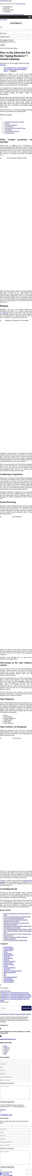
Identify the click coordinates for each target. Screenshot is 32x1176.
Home (5, 1046)
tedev (16, 63)
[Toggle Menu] (29, 17)
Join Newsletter (4, 1002)
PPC (5, 974)
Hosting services (8, 963)
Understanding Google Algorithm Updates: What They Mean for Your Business (17, 926)
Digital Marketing (9, 955)
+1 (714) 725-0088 (7, 1175)
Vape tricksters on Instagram (12, 131)
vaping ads (5, 312)
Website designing (9, 982)
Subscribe (26, 1008)
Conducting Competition (11, 125)
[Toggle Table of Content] (1, 119)
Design (6, 952)
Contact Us (7, 1049)
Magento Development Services (13, 971)
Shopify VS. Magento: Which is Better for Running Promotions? (15, 938)
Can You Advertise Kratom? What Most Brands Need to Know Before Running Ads (17, 917)
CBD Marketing (8, 947)
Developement (8, 953)
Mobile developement (10, 972)
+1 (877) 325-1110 (20, 3)
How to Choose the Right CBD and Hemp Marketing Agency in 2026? (16, 920)
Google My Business (9, 961)
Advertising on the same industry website (15, 128)
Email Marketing (9, 126)
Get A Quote (7, 11)
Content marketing (9, 948)
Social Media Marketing (10, 977)
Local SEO (7, 969)
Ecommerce (7, 956)
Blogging (7, 123)
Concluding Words (9, 133)
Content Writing (8, 950)
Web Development (9, 980)
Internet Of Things (9, 964)
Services (6, 1050)
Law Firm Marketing (9, 967)
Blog (5, 1054)
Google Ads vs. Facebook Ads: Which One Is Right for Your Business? (16, 923)
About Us (6, 1047)
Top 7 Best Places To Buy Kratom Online (15, 940)
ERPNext (6, 959)
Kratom (6, 966)
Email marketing (8, 958)
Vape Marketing (8, 978)
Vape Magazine (8, 129)
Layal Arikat (5, 1173)
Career (5, 1052)
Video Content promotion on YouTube (14, 122)
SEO (5, 975)
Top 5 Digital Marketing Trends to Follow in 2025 (18, 929)
